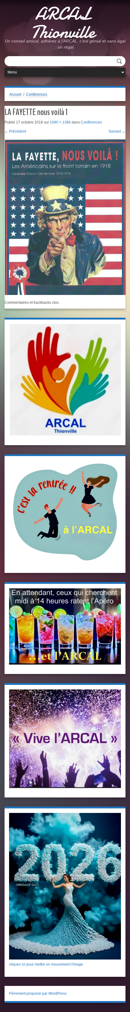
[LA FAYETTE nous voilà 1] (65, 217)
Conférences (36, 94)
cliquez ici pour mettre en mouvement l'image (46, 964)
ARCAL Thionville (63, 23)
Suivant (117, 131)
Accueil (15, 94)
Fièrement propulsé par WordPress (38, 993)
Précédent (15, 131)
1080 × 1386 (60, 122)
